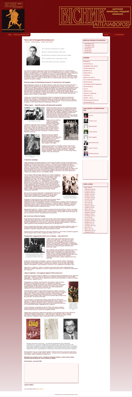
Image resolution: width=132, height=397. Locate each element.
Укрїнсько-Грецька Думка (21, 34)
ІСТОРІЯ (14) (86, 75)
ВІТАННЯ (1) (86, 61)
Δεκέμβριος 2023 (89, 205)
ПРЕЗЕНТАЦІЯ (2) (88, 86)
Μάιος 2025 (87, 187)
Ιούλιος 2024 (88, 200)
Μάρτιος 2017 (88, 229)
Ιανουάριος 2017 (89, 232)
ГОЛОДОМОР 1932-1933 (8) (90, 66)
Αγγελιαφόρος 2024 (89, 47)
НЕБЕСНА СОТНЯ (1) (89, 77)
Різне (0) (85, 88)
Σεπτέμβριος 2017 (89, 225)
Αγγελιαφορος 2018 (89, 45)
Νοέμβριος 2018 (89, 214)
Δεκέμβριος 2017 (89, 220)
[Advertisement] (51, 373)
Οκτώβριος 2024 (89, 196)
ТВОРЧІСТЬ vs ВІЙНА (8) (89, 93)
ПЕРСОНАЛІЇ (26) (87, 82)
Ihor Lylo (91, 115)
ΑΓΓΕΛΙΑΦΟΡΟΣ (119, 34)
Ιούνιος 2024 (88, 202)
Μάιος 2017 (87, 227)
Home (9, 34)
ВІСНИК (106, 34)
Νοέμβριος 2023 (89, 207)
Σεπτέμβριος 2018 (89, 215)
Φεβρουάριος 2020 (89, 210)
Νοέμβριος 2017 (89, 222)
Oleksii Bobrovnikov (94, 142)
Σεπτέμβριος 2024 (89, 197)
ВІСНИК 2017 (88, 48)
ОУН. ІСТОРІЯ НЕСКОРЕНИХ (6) (91, 79)
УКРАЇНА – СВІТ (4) (88, 98)
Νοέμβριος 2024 (89, 194)
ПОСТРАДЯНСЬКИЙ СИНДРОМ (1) (92, 84)
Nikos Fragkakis (93, 137)
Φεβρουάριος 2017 (89, 230)
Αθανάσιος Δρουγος (94, 153)
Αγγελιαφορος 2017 (89, 43)
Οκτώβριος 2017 (89, 224)
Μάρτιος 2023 (88, 209)
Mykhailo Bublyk (93, 126)
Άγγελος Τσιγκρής (93, 148)
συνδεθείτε (40, 389)
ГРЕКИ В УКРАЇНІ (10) (89, 68)
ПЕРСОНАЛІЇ (49, 42)
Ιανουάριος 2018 (89, 219)
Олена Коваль (35, 42)
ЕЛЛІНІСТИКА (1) (87, 73)
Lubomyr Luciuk (93, 120)
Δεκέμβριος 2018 (89, 212)
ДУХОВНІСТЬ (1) (87, 70)
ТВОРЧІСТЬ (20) (87, 91)
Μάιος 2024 (87, 204)
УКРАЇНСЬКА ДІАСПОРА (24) (90, 100)
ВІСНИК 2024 (88, 52)
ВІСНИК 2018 (88, 50)
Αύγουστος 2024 (89, 199)
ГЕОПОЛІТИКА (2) (88, 63)
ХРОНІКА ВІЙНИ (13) (88, 102)
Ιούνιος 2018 (88, 217)
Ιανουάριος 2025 (89, 191)
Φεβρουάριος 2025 (89, 189)
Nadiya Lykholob (93, 131)
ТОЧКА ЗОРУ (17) (87, 95)
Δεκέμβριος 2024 (89, 192)
